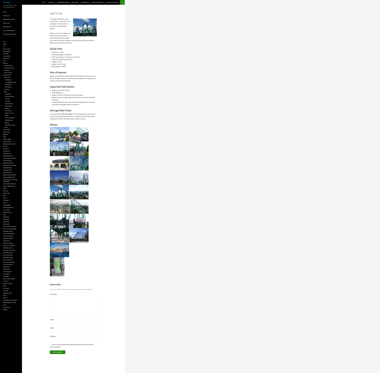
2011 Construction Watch (9, 229)
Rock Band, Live (7, 153)
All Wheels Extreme (8, 231)
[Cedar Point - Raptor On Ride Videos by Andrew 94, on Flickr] (59, 163)
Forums (5, 202)
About (4, 195)
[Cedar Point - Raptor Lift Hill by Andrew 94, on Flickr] (79, 206)
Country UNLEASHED (8, 233)
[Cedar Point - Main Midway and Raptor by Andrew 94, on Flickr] (59, 148)
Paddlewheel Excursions (9, 144)
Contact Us (51, 2)
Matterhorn (8, 94)
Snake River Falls (7, 170)
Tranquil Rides (6, 56)
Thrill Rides (6, 53)
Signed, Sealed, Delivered (9, 175)
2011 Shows (6, 224)
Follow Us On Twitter (112, 2)
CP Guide (6, 2)
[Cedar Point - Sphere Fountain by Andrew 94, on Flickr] (79, 134)
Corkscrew (6, 281)
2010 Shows (6, 221)
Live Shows (7, 89)
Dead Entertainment (8, 207)
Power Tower (6, 132)
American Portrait (7, 259)
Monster (7, 99)
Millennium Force (9, 113)
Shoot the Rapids (7, 167)
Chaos (4, 305)
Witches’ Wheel (7, 139)
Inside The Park (7, 75)
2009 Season (8, 80)
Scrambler (7, 101)
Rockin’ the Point (7, 160)
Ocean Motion (6, 129)
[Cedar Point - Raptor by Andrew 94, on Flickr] (59, 134)
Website (53, 336)
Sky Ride (5, 146)
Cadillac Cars (6, 269)
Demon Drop (6, 307)
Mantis (5, 295)
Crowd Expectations (63, 2)
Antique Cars (6, 267)
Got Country (6, 240)
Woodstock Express (10, 125)
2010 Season (8, 84)
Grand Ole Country (8, 252)
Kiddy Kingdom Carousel (9, 302)
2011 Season (8, 87)
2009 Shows (6, 219)
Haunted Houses (7, 212)
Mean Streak (8, 110)
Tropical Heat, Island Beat (9, 158)
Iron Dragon (6, 288)
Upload (5, 188)
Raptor (7, 115)
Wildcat (7, 122)
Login (4, 214)
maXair (6, 127)
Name (52, 319)
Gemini (5, 286)
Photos (5, 44)
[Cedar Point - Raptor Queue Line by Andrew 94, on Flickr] (59, 235)
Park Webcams (85, 2)
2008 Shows (6, 217)
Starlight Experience (11, 82)
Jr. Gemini (5, 290)
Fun (4, 46)
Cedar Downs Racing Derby (10, 300)
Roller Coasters (7, 49)
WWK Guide (6, 193)
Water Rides (6, 58)
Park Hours (75, 2)
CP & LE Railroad (7, 271)
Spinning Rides (7, 51)
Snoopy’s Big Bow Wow (9, 177)
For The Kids (6, 210)
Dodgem (5, 309)
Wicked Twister (9, 120)
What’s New (7, 77)
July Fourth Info (8, 72)
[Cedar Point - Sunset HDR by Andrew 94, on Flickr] (59, 250)
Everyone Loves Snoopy (9, 250)
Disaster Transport (8, 283)
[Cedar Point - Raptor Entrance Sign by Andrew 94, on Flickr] (79, 221)
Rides (5, 91)
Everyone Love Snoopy (9, 262)
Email (52, 328)
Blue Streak (6, 276)
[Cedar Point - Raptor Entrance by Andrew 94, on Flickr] (59, 221)
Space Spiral (6, 148)
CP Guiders (6, 200)
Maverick (7, 108)
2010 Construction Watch (9, 226)
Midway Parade (7, 141)
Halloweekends (7, 205)
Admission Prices (8, 65)
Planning (5, 63)
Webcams (5, 191)
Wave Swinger (8, 106)
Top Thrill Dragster (10, 118)
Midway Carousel (9, 96)
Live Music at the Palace (9, 245)
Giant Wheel (6, 274)
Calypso (5, 297)
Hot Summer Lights (8, 236)
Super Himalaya (9, 103)
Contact (5, 198)
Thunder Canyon (7, 172)
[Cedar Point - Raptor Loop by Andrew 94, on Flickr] (59, 192)
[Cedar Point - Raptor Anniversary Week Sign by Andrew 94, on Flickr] (57, 266)
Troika (4, 137)
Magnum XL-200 (7, 293)
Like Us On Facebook (97, 2)
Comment (54, 294)
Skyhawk (5, 134)
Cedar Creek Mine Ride (9, 278)
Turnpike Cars (6, 151)
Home (43, 2)
